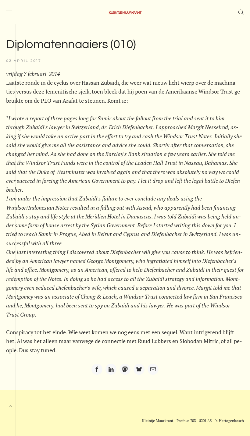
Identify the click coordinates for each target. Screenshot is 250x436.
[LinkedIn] (110, 369)
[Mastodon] (125, 369)
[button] (9, 12)
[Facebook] (96, 369)
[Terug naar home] (125, 12)
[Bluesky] (139, 369)
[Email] (153, 369)
